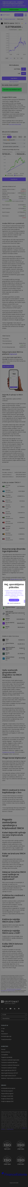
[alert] (14, 593)
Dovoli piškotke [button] (14, 600)
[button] (14, 603)
